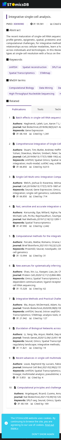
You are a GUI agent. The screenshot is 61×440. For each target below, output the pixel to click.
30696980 (19, 23)
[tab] (18, 109)
